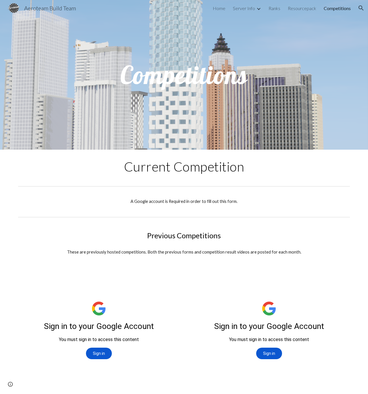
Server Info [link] (244, 8)
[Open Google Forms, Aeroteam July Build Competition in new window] (338, 281)
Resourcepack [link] (302, 8)
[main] (184, 75)
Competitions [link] (337, 8)
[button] (361, 8)
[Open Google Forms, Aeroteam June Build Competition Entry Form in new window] (168, 281)
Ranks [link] (274, 8)
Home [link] (219, 8)
